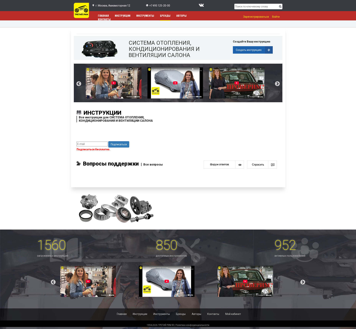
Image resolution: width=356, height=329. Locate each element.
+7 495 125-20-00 (159, 5)
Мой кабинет (233, 313)
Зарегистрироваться (256, 16)
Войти (276, 16)
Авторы (181, 15)
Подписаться (119, 144)
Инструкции (122, 15)
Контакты (104, 19)
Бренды (165, 15)
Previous (76, 83)
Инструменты (145, 15)
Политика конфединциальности (192, 325)
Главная (122, 313)
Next (280, 83)
